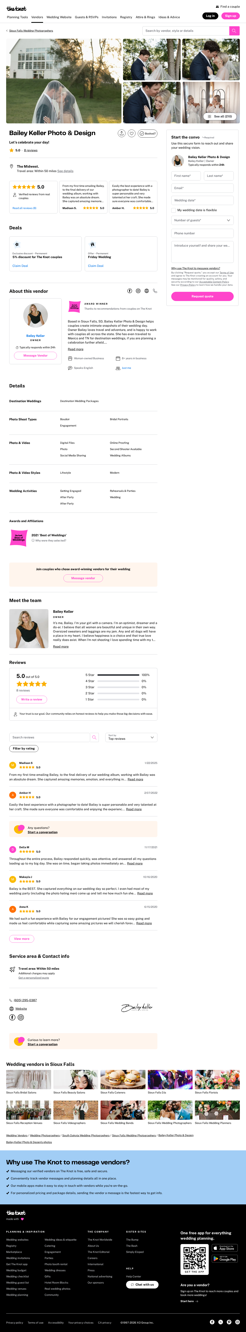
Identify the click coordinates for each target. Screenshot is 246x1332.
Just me (126, 367)
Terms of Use (227, 272)
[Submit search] (234, 30)
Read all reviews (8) (24, 208)
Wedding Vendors (16, 1135)
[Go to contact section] (155, 292)
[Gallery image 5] (211, 102)
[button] (49, 540)
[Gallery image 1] (63, 81)
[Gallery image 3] (152, 102)
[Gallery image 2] (152, 59)
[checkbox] (173, 210)
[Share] (121, 133)
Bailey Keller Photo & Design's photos (29, 1142)
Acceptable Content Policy (214, 282)
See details (65, 171)
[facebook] (129, 291)
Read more (75, 349)
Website (21, 1008)
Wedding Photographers (45, 1135)
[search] (94, 737)
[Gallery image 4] (211, 59)
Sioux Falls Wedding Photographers (31, 30)
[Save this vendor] (131, 133)
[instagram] (138, 291)
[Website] (146, 291)
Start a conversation (42, 832)
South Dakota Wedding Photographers (86, 1135)
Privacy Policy (188, 285)
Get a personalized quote (33, 977)
